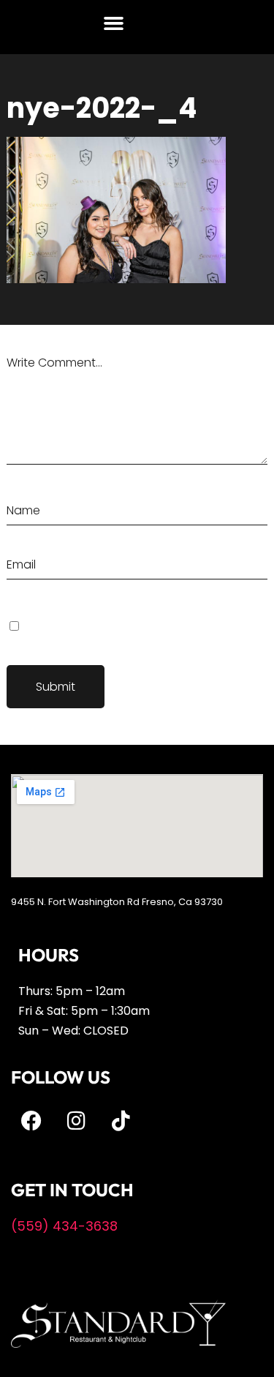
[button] (114, 23)
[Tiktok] (120, 1120)
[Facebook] (31, 1120)
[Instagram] (76, 1120)
